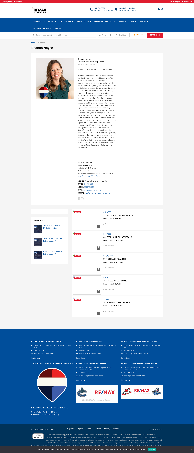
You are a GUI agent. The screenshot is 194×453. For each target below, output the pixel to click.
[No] (191, 450)
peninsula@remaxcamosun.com (136, 353)
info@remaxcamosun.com (44, 353)
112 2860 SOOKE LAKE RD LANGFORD (118, 215)
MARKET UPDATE (82, 21)
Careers (89, 429)
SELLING (51, 21)
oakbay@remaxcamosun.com (90, 353)
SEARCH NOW (155, 35)
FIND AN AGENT (65, 21)
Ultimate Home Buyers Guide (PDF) (45, 415)
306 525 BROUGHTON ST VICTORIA (117, 237)
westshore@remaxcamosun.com (91, 376)
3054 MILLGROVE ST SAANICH (115, 281)
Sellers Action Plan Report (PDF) (44, 412)
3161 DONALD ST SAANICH (114, 259)
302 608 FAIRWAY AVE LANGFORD (117, 303)
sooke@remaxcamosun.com (134, 376)
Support (116, 429)
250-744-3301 (89, 184)
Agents (80, 429)
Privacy (107, 429)
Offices (98, 429)
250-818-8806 (89, 187)
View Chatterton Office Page (89, 176)
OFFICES (121, 21)
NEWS (132, 21)
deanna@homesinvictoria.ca (93, 190)
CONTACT (58, 28)
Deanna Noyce (109, 224)
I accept (152, 449)
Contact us (35, 358)
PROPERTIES (37, 21)
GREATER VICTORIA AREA (103, 21)
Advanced (139, 35)
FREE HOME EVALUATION (42, 28)
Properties (71, 429)
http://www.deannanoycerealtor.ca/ (97, 193)
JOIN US (143, 21)
